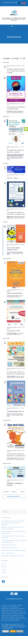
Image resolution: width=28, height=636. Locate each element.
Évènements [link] (15, 39)
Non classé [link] (3, 572)
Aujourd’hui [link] (14, 491)
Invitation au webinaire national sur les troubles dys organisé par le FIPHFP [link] (16, 70)
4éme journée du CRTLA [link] (13, 330)
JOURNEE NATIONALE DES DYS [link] (15, 411)
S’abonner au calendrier (13, 496)
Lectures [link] (3, 569)
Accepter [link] (13, 631)
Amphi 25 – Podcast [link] (12, 178)
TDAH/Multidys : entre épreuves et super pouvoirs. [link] (12, 555)
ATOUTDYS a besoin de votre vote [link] (8, 544)
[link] (26, 129)
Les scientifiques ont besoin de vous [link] (9, 547)
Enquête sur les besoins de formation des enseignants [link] (13, 550)
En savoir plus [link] (5, 633)
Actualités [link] (3, 564)
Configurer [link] (5, 631)
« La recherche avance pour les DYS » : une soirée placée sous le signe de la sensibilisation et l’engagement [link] (12, 522)
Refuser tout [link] (19, 631)
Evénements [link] (4, 566)
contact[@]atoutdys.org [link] (14, 599)
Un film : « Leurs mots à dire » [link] (8, 553)
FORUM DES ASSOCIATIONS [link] (14, 293)
